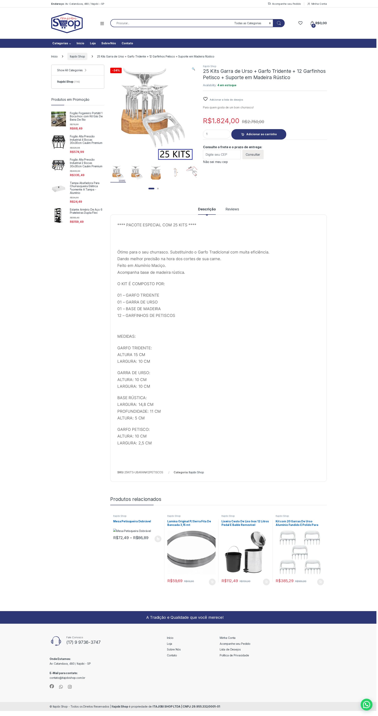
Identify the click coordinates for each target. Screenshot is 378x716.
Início (80, 43)
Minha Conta (319, 3)
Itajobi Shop (77, 56)
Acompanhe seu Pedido (286, 3)
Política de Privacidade (234, 655)
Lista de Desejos (230, 649)
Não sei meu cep (215, 162)
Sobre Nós (108, 43)
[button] (193, 69)
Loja (93, 43)
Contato (127, 43)
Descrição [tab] (207, 209)
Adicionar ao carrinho (261, 134)
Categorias (60, 43)
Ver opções (156, 539)
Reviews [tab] (232, 209)
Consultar (253, 154)
